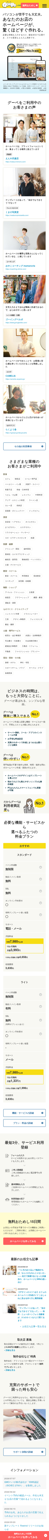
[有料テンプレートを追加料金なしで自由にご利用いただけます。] (41, 915)
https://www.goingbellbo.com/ (16, 322)
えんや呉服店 (12, 158)
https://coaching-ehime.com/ (16, 269)
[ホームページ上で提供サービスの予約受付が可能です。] (41, 903)
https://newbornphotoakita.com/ (17, 215)
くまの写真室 (12, 212)
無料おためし (29, 5)
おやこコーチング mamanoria (20, 265)
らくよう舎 (11, 429)
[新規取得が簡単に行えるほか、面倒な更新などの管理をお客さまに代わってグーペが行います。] (41, 879)
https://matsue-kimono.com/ (16, 161)
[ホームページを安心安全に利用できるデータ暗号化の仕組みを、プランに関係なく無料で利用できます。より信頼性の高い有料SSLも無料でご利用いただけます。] (41, 891)
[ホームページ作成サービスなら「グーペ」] (14, 5)
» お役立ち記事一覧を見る (33, 1326)
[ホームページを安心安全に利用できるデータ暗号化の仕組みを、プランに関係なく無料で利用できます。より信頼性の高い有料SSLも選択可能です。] (41, 1020)
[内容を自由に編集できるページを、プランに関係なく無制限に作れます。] (41, 867)
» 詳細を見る (9, 1350)
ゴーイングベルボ (14, 319)
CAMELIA (11, 375)
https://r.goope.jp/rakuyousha (16, 432)
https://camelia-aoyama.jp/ (15, 379)
